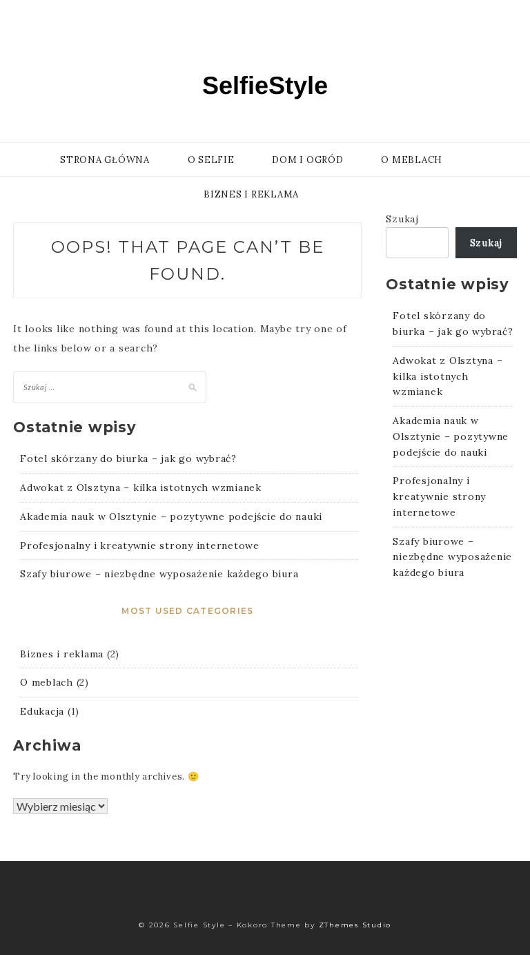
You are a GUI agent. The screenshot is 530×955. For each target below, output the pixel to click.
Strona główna (105, 160)
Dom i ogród (307, 160)
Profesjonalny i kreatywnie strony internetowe (139, 545)
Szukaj (402, 219)
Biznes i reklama (251, 194)
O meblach (411, 160)
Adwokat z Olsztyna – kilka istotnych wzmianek (141, 487)
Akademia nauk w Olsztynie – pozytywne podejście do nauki (171, 516)
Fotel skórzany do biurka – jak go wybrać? (128, 458)
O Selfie (211, 160)
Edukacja (42, 711)
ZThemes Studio (355, 924)
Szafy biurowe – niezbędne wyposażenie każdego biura (159, 574)
